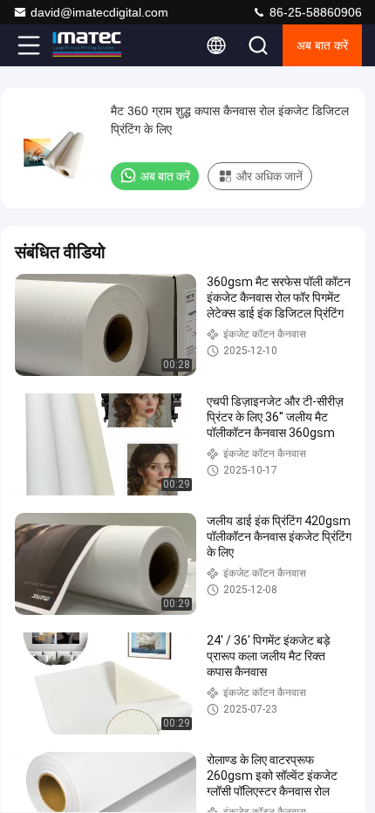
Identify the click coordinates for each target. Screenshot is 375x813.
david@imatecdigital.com (99, 12)
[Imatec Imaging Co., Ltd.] (86, 45)
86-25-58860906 (314, 12)
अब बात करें (322, 45)
